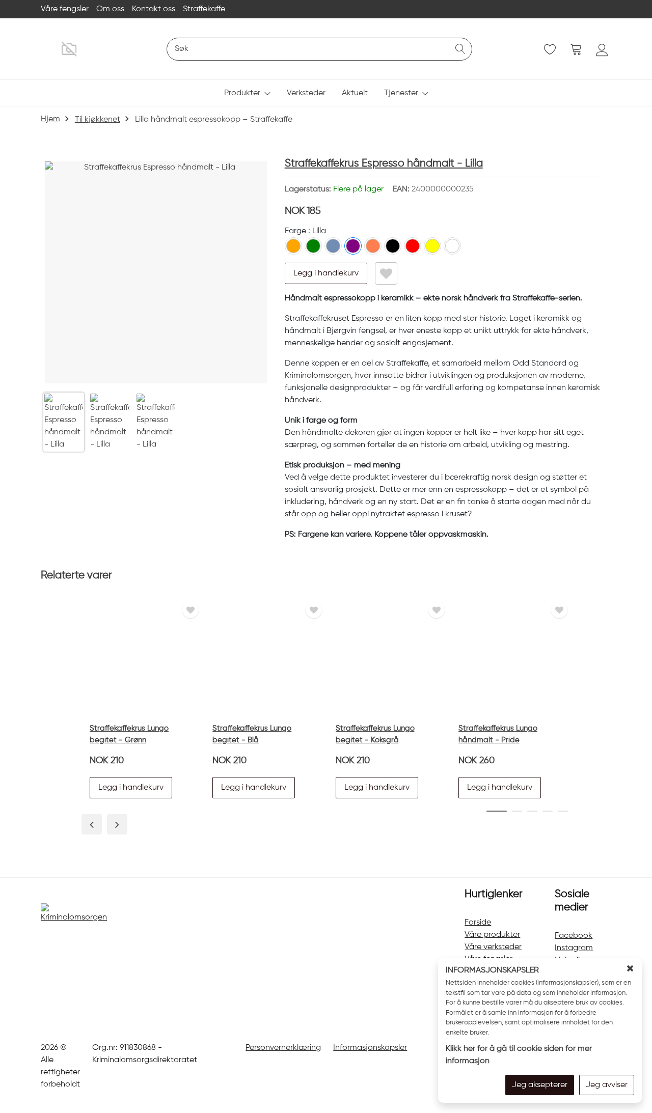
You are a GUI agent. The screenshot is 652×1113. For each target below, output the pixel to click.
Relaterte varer (76, 575)
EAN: (433, 189)
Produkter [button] (242, 93)
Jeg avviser (607, 1085)
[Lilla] (353, 246)
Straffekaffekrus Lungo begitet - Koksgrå (375, 734)
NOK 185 (302, 211)
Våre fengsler (65, 9)
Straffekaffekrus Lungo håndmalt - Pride (497, 734)
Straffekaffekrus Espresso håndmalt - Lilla (384, 163)
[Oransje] (293, 246)
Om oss (110, 9)
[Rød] (412, 246)
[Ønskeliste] (386, 273)
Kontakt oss (153, 9)
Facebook (573, 936)
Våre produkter (492, 935)
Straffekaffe (204, 9)
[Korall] (373, 246)
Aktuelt (355, 93)
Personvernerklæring (283, 1048)
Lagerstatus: (334, 189)
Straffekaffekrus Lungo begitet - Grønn (129, 734)
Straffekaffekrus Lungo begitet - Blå (251, 734)
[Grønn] (313, 246)
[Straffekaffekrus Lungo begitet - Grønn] (141, 657)
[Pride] (452, 246)
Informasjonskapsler (370, 1048)
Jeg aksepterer (539, 1085)
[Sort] (393, 246)
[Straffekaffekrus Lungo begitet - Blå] (264, 657)
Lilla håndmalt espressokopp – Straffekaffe (213, 120)
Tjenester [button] (401, 93)
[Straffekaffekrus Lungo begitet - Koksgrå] (387, 657)
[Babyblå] (333, 246)
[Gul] (432, 246)
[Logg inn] (602, 50)
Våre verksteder (493, 947)
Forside (478, 923)
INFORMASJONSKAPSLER (492, 970)
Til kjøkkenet (97, 120)
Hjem (50, 119)
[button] (326, 273)
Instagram (574, 948)
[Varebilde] (156, 272)
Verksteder (306, 93)
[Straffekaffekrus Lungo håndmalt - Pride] (510, 657)
